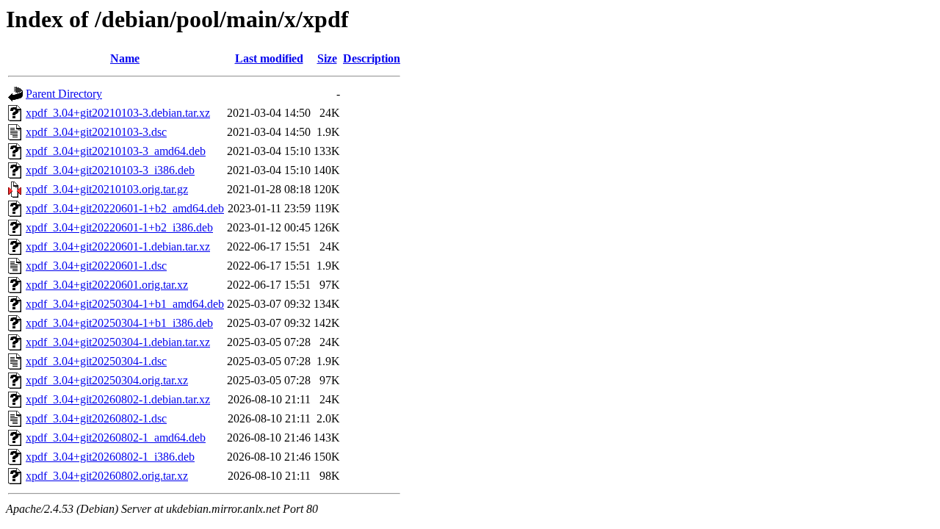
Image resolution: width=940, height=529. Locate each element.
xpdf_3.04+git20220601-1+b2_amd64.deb (125, 208)
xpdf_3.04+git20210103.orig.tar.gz (107, 189)
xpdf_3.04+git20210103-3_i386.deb (110, 170)
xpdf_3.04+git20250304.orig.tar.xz (107, 380)
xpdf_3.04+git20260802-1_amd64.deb (116, 437)
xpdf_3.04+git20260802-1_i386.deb (110, 456)
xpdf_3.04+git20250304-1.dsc (96, 361)
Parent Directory (64, 93)
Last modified (269, 58)
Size (327, 58)
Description (371, 58)
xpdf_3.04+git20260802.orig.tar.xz (107, 475)
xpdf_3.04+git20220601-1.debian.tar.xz (118, 246)
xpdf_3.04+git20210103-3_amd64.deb (116, 151)
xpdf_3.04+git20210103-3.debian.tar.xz (118, 113)
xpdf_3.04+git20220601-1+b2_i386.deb (119, 227)
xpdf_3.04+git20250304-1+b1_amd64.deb (125, 304)
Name (125, 58)
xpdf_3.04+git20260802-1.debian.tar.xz (118, 399)
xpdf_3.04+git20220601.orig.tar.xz (107, 284)
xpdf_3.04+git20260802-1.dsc (96, 418)
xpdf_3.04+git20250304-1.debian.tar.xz (118, 342)
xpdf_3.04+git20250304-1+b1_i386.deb (119, 323)
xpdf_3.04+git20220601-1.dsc (96, 265)
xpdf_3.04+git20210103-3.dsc (96, 132)
